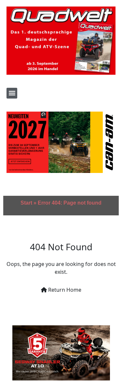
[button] (12, 93)
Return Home (64, 289)
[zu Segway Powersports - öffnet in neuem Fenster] (61, 352)
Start (26, 203)
